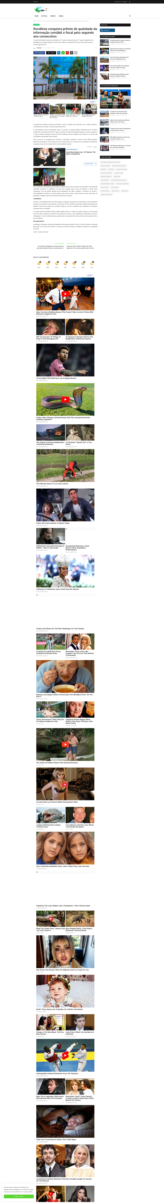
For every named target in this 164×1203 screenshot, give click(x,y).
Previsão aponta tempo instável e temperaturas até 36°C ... (120, 41)
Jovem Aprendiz (105, 166)
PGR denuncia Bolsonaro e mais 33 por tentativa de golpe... (120, 146)
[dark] (130, 1)
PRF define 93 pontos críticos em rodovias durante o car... (120, 138)
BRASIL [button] (61, 16)
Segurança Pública (106, 176)
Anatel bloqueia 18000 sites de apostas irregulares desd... (119, 75)
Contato (35, 1)
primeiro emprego (121, 169)
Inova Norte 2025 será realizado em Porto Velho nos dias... (119, 66)
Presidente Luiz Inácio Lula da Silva (110, 162)
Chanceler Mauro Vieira (107, 184)
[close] (34, 1185)
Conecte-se (118, 1)
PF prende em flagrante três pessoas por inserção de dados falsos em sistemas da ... (50, 247)
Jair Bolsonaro (105, 180)
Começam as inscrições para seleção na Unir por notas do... (119, 112)
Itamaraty (111, 169)
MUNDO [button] (52, 16)
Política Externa (105, 191)
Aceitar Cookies (18, 1196)
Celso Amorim (105, 187)
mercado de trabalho (122, 184)
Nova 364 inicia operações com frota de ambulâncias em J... (119, 58)
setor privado (115, 191)
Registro (125, 1)
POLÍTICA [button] (44, 16)
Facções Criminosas (106, 173)
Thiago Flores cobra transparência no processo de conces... (120, 129)
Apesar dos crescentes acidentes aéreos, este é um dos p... (119, 121)
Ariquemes (117, 176)
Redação (39, 48)
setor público (114, 187)
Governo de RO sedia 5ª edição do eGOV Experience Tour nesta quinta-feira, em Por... (80, 247)
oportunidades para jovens (119, 180)
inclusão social (119, 173)
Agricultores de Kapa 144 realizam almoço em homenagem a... (120, 49)
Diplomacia (125, 191)
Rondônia (103, 169)
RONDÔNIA (36, 24)
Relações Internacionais (119, 166)
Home (36, 16)
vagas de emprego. (106, 194)
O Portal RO (104, 106)
